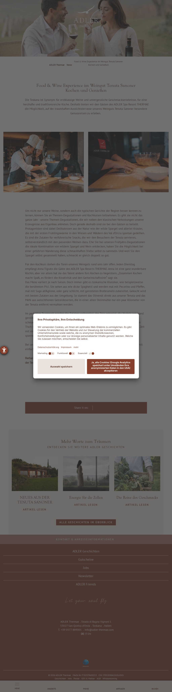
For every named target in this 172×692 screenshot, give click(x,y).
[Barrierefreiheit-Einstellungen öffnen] (4, 350)
